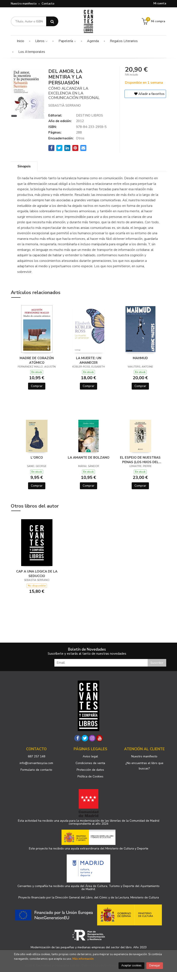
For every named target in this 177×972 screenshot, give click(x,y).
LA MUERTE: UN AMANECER (88, 360)
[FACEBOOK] (77, 738)
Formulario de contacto (36, 770)
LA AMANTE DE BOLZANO (88, 457)
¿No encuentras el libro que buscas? (144, 766)
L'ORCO (37, 457)
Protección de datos (90, 770)
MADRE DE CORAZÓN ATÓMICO (37, 360)
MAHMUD (140, 358)
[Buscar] (52, 21)
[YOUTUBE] (99, 738)
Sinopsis (24, 166)
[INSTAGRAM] (92, 738)
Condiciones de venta (90, 763)
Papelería (66, 41)
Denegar (154, 965)
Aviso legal (90, 756)
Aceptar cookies (131, 965)
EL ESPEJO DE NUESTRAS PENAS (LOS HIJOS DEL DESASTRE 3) (140, 459)
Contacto (48, 4)
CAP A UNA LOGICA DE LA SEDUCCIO (36, 573)
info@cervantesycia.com (36, 763)
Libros (40, 41)
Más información (83, 959)
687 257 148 (36, 756)
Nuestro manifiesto (24, 4)
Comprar (37, 386)
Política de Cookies (90, 776)
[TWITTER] (85, 738)
